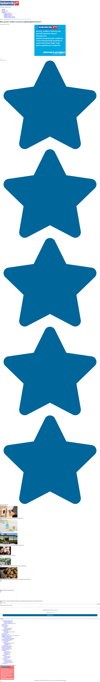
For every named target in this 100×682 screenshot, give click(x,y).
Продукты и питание (7, 622)
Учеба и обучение (5, 649)
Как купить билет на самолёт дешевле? (7, 590)
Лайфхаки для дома (7, 15)
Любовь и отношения (5, 636)
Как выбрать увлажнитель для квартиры (7, 531)
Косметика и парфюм (7, 621)
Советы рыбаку (6, 654)
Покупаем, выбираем (7, 660)
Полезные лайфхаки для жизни (9, 17)
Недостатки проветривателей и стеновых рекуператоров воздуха (11, 518)
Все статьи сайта (5, 10)
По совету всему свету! (5, 637)
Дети (5, 627)
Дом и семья (4, 626)
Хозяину (3, 655)
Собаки (5, 632)
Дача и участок (4, 625)
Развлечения (6, 651)
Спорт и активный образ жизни (9, 623)
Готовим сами (6, 659)
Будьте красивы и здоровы (6, 620)
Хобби (3, 650)
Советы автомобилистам (6, 645)
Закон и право (4, 633)
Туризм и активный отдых (6, 648)
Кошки (5, 630)
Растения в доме (6, 652)
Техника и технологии (5, 647)
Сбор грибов (6, 653)
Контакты (4, 11)
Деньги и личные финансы (8, 638)
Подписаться (50, 615)
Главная (1, 19)
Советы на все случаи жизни (6, 646)
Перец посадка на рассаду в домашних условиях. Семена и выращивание (13, 565)
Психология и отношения (6, 640)
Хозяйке (3, 658)
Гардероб (3, 624)
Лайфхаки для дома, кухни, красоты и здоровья (9, 635)
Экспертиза (4, 663)
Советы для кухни (7, 661)
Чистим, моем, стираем (8, 662)
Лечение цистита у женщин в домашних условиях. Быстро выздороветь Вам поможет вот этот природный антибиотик (21, 600)
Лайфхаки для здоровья (8, 14)
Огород (5, 644)
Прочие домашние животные (8, 631)
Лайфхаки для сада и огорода (9, 16)
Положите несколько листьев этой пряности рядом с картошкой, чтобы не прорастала (15, 579)
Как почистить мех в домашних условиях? (7, 555)
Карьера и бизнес (5, 634)
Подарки (5, 641)
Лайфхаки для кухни (8, 13)
